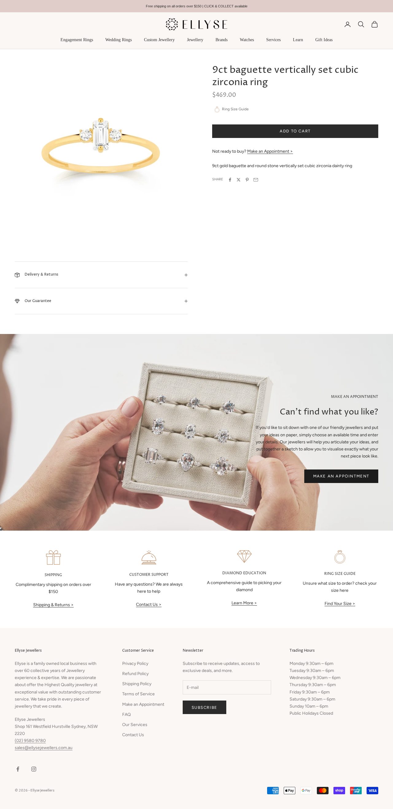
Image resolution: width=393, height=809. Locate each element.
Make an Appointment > (270, 151)
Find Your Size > (340, 603)
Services (273, 39)
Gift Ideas (324, 39)
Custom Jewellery (159, 39)
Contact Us (133, 734)
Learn (298, 39)
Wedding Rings (118, 39)
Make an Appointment (341, 476)
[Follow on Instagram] (34, 769)
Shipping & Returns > (53, 604)
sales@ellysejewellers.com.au (43, 747)
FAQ (126, 714)
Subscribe (204, 707)
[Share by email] (255, 179)
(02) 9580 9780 (30, 740)
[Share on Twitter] (238, 179)
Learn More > (244, 603)
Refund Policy (135, 673)
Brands (222, 39)
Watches (247, 39)
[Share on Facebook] (230, 179)
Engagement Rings (76, 39)
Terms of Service (138, 694)
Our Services (134, 724)
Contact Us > (148, 604)
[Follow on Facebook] (18, 769)
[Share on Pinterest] (247, 179)
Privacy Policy (135, 663)
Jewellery (195, 39)
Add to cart (295, 131)
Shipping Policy (136, 683)
